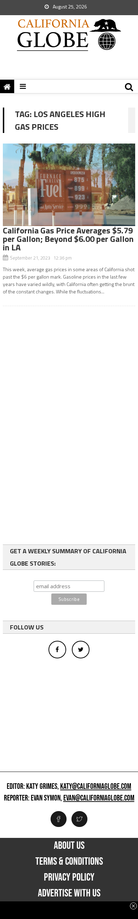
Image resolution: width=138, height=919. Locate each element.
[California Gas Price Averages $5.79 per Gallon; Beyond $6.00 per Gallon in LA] (69, 185)
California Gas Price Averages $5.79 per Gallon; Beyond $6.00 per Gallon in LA (68, 239)
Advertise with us (69, 893)
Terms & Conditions (69, 861)
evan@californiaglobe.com (98, 798)
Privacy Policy (69, 877)
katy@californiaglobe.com (95, 786)
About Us (69, 845)
